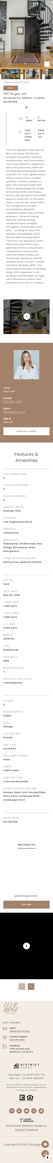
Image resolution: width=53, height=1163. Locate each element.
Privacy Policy (39, 1144)
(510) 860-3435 (12, 401)
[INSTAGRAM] (12, 1111)
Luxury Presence (26, 1129)
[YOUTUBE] (26, 1111)
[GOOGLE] (41, 1111)
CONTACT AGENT (26, 431)
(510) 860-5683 (17, 1040)
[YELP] (34, 1111)
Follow (26, 904)
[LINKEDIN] (19, 1111)
